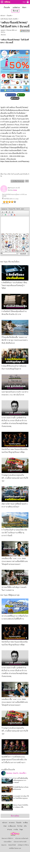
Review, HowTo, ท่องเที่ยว (16, 773)
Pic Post (19, 826)
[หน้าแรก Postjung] (7, 2)
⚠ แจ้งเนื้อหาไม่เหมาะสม (17, 181)
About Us (3, 845)
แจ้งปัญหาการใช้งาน (23, 845)
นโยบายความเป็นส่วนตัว (21, 838)
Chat (5, 826)
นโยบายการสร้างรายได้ (20, 841)
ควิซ (25, 826)
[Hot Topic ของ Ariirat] (3, 192)
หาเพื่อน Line (12, 826)
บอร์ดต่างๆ (16, 7)
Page (21, 829)
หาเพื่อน (25, 822)
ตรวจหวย (11, 822)
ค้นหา (24, 7)
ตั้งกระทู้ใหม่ (15, 816)
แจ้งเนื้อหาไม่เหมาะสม (15, 848)
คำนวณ (9, 829)
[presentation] (2, 212)
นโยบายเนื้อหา (8, 841)
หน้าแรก (2, 15)
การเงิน (16, 829)
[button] (3, 212)
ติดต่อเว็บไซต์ (12, 845)
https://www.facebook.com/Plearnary (14, 161)
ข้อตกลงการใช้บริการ (7, 838)
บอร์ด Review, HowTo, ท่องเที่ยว (9, 19)
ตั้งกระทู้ (15, 11)
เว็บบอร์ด (7, 7)
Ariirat (15, 190)
